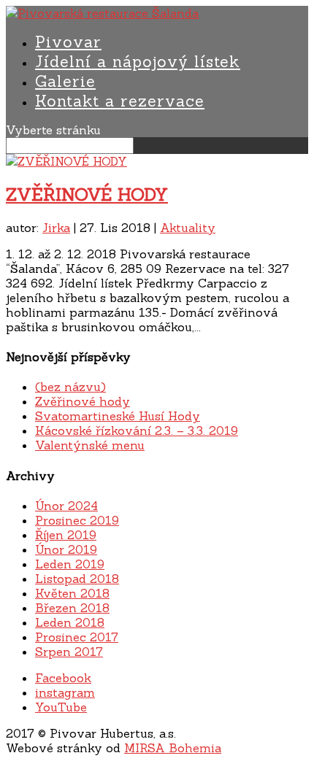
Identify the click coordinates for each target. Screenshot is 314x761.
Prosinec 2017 (76, 637)
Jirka (56, 227)
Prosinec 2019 (77, 520)
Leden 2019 (69, 564)
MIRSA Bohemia (172, 748)
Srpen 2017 (69, 651)
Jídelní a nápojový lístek (137, 62)
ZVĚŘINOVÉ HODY (87, 194)
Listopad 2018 (77, 578)
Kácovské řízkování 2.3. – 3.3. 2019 (136, 430)
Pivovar (68, 42)
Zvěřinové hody (82, 401)
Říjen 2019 (65, 535)
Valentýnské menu (90, 445)
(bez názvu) (70, 386)
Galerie (65, 81)
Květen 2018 (72, 593)
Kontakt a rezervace (119, 101)
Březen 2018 (72, 607)
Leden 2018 (69, 622)
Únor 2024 (66, 505)
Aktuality (187, 227)
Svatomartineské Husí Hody (117, 416)
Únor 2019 (66, 549)
